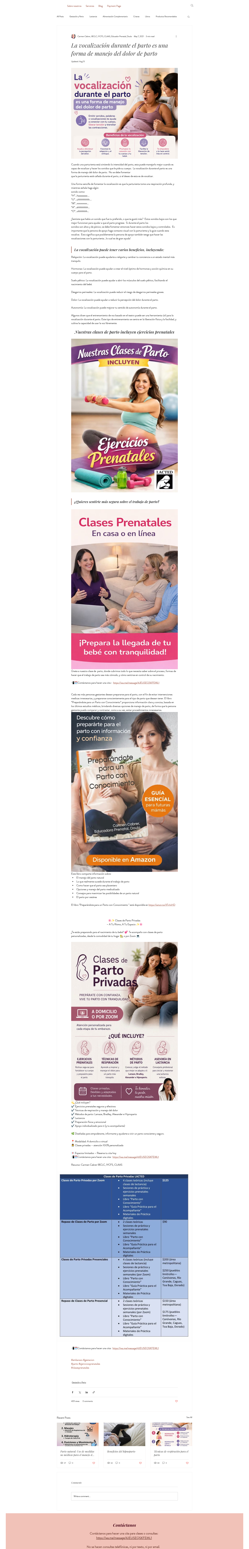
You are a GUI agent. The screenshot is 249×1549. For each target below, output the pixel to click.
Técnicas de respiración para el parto (171, 1453)
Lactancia (93, 16)
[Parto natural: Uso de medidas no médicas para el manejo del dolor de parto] (78, 1434)
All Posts (60, 16)
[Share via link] (93, 1392)
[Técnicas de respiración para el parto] (171, 1434)
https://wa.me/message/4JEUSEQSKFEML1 (124, 1538)
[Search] (192, 5)
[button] (188, 16)
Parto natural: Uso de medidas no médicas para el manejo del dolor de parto (77, 1453)
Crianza (136, 16)
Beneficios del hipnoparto (121, 1451)
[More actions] (176, 36)
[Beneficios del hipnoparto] (124, 1434)
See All (189, 1417)
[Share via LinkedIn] (86, 1392)
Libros (147, 16)
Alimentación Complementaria (115, 16)
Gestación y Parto (76, 16)
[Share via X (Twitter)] (79, 1392)
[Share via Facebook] (72, 1392)
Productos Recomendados (166, 16)
